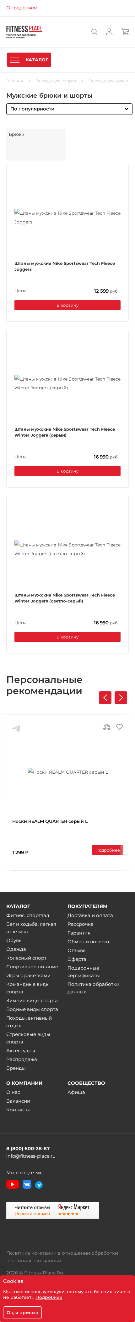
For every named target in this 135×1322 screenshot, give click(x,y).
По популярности (32, 109)
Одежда (16, 949)
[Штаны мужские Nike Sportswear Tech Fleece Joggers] (67, 217)
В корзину (67, 305)
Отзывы (77, 950)
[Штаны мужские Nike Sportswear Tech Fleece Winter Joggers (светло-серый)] (67, 549)
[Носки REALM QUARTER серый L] (67, 772)
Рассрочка (81, 924)
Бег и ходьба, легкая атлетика (31, 928)
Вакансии (18, 1101)
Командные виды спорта (28, 988)
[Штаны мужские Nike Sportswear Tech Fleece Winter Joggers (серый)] (67, 383)
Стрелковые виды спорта (28, 1038)
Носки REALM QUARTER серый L (50, 821)
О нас (13, 1092)
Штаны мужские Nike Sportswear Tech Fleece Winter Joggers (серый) (64, 432)
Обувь (13, 940)
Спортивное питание (32, 967)
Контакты (18, 1110)
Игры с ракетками (28, 975)
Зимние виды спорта (32, 1000)
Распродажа (21, 1059)
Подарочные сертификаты (84, 971)
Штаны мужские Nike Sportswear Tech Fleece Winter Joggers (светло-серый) (64, 598)
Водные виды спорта (32, 1009)
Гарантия (79, 933)
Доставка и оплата (90, 915)
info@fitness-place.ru (31, 1156)
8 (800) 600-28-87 (28, 1148)
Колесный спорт (26, 958)
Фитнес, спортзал (27, 915)
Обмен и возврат (89, 942)
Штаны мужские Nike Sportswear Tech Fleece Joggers (64, 266)
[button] (121, 697)
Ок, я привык (22, 1312)
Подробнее (107, 850)
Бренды (16, 1068)
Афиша (76, 1092)
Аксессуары (20, 1050)
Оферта (77, 959)
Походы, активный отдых (29, 1021)
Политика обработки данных (93, 988)
